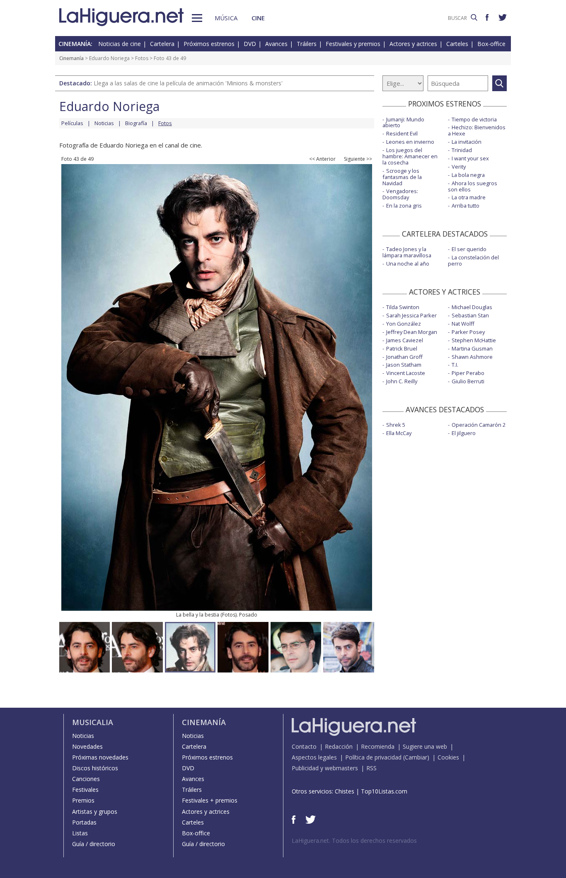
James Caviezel (404, 340)
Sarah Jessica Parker (411, 315)
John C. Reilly (401, 381)
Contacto (304, 746)
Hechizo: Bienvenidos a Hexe (477, 130)
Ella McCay (398, 433)
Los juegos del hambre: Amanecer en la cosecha (410, 156)
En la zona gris (404, 205)
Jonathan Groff (404, 356)
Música (226, 18)
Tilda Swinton (402, 307)
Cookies (448, 757)
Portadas (84, 822)
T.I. (455, 364)
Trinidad (462, 150)
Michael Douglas (472, 307)
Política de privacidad (373, 757)
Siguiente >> (358, 159)
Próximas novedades (100, 757)
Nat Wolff (463, 323)
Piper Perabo (468, 373)
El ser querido (469, 249)
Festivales (85, 789)
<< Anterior (322, 159)
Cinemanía (71, 58)
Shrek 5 (395, 424)
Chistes (344, 791)
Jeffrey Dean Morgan (411, 332)
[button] (197, 18)
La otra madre (469, 197)
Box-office (491, 44)
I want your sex (470, 158)
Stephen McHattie (474, 340)
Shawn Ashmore (472, 356)
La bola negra (468, 175)
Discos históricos (95, 768)
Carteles (457, 44)
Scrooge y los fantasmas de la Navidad (402, 177)
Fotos (141, 58)
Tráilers (307, 44)
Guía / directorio (93, 844)
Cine (258, 18)
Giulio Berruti (468, 381)
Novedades (87, 746)
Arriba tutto (465, 205)
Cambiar (416, 757)
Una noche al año (407, 263)
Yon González (403, 323)
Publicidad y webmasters (325, 768)
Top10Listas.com (384, 791)
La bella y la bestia (197, 614)
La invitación (466, 141)
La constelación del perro (473, 260)
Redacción (339, 746)
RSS (371, 768)
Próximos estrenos (209, 44)
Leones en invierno (410, 141)
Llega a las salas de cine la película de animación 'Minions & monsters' (188, 83)
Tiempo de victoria (474, 119)
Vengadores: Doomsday (400, 194)
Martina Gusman (472, 348)
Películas (72, 123)
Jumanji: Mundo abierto (403, 122)
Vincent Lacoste (405, 373)
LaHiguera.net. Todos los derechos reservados (354, 840)
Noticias (104, 123)
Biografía (136, 123)
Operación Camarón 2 (479, 424)
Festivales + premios (209, 800)
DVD (250, 44)
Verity (459, 166)
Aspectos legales (314, 757)
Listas (80, 833)
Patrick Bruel (401, 348)
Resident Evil (402, 133)
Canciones (86, 779)
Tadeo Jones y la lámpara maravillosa (406, 252)
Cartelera (162, 44)
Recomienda (377, 746)
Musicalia (92, 722)
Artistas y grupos (94, 811)
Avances (276, 44)
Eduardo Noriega (109, 58)
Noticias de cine (119, 44)
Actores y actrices (413, 44)
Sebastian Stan (470, 315)
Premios (83, 800)
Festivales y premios (353, 44)
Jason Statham (403, 364)
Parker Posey (468, 332)
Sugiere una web (425, 746)
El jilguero (464, 433)
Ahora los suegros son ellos (472, 186)
